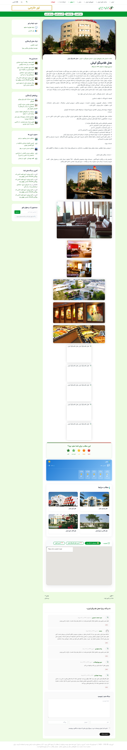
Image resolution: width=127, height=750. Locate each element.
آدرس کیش (58, 543)
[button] (110, 2)
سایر (80, 2)
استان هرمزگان (88, 59)
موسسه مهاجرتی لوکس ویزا (29, 48)
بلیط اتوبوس (78, 14)
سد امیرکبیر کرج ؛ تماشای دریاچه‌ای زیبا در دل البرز (27, 186)
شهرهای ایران (89, 2)
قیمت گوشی (34, 45)
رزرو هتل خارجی (49, 14)
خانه (110, 59)
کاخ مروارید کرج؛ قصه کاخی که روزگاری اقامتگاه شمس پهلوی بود (26, 175)
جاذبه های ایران (102, 2)
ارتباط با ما (63, 2)
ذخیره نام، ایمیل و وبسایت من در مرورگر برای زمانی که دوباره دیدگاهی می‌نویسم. (88, 728)
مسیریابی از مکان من (92, 543)
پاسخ (106, 625)
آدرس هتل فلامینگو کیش (74, 543)
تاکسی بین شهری (59, 14)
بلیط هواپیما (69, 14)
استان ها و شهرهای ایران (101, 59)
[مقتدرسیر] (32, 8)
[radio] (89, 452)
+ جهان (72, 2)
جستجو (17, 212)
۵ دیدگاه (94, 67)
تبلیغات (53, 2)
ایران (112, 2)
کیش (80, 59)
